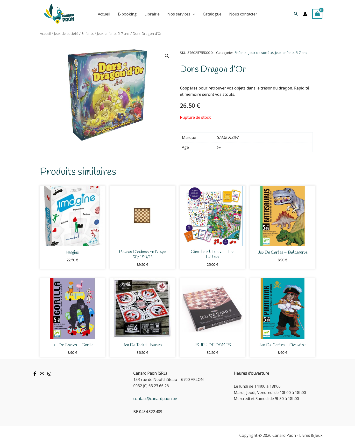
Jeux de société (66, 33)
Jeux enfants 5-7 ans (113, 33)
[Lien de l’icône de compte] (305, 14)
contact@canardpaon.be (155, 398)
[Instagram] (49, 373)
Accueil (45, 33)
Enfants (87, 33)
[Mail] (42, 373)
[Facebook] (35, 373)
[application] (192, 14)
